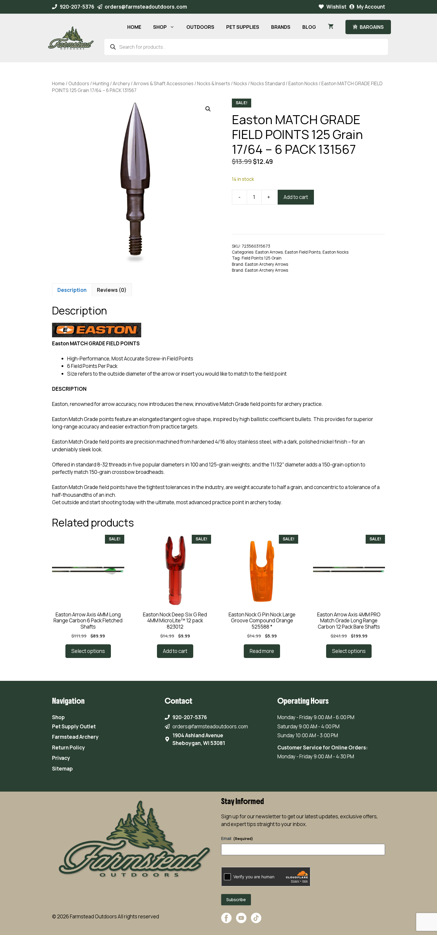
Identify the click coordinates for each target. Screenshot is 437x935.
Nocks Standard (268, 83)
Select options (88, 651)
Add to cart (296, 197)
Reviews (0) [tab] (112, 290)
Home (58, 83)
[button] (208, 109)
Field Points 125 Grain (262, 258)
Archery (121, 83)
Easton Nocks (303, 83)
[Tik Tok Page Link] (256, 921)
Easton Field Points (302, 252)
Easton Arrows (269, 252)
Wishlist (336, 6)
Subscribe (236, 899)
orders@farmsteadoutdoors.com (146, 6)
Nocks (240, 83)
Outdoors (78, 83)
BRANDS (280, 27)
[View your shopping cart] (331, 27)
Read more (262, 651)
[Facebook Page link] (226, 921)
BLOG (309, 27)
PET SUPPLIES (242, 27)
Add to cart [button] (175, 651)
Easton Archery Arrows (266, 264)
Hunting (101, 83)
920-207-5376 (77, 6)
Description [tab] (72, 290)
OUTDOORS (200, 27)
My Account (371, 6)
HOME (134, 27)
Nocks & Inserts (213, 83)
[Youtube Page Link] (241, 921)
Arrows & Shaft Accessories (163, 83)
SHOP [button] (160, 27)
